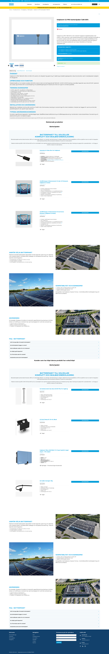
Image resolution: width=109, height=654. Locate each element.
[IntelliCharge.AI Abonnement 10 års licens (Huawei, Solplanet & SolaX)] (24, 225)
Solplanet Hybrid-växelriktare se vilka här (55, 159)
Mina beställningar (12, 634)
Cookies (34, 641)
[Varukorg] (92, 0)
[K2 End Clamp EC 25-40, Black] (24, 433)
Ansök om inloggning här (63, 25)
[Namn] (66, 635)
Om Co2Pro (35, 638)
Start (34, 634)
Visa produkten (85, 151)
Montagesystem (56, 4)
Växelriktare (37, 4)
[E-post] (66, 637)
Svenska (95, 4)
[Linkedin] (82, 646)
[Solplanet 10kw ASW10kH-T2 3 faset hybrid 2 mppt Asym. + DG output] (24, 464)
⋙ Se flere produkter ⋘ (76, 4)
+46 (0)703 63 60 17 (86, 640)
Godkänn (59, 642)
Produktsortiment (36, 636)
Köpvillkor (34, 639)
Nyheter (34, 642)
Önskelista (11, 636)
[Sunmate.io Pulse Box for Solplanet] (24, 164)
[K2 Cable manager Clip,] (24, 494)
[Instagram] (85, 646)
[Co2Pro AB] (11, 4)
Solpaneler (29, 4)
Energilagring (46, 4)
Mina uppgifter (12, 638)
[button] (99, 14)
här (61, 192)
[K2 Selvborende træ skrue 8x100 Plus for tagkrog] (24, 402)
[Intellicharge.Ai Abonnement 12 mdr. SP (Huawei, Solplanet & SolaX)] (24, 195)
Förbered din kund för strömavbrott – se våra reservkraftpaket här (55, 7)
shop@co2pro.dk (85, 643)
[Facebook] (80, 646)
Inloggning (11, 639)
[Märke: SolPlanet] (59, 31)
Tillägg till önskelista (61, 66)
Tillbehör (65, 4)
